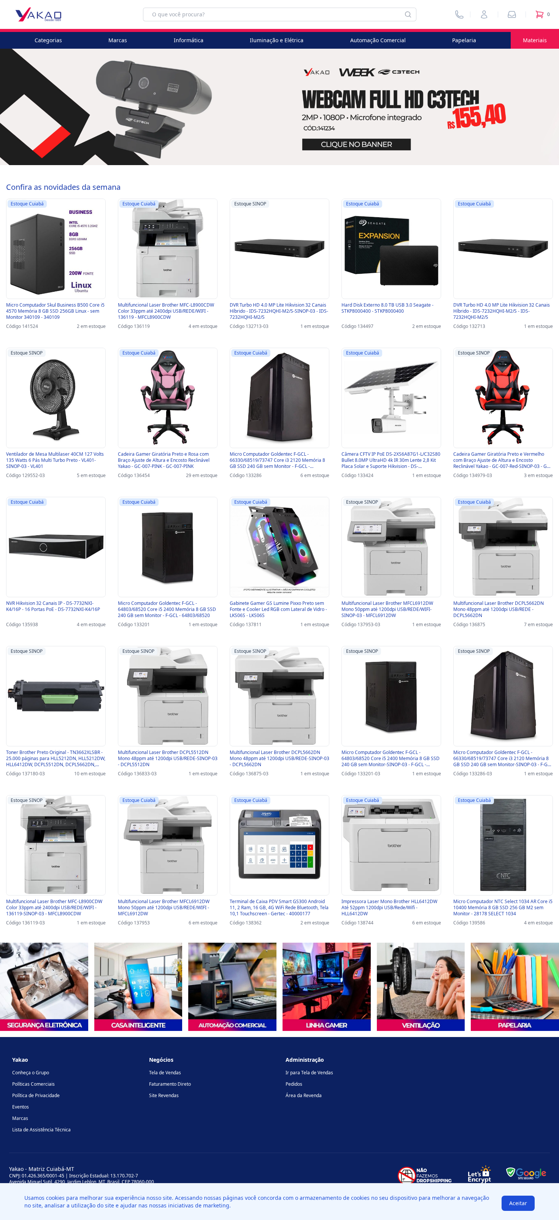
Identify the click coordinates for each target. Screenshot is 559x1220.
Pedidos (294, 1084)
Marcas (117, 40)
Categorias (48, 40)
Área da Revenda (304, 1095)
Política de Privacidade (36, 1095)
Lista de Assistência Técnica (41, 1129)
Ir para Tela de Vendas (309, 1072)
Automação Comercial (378, 40)
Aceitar (518, 1203)
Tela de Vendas (165, 1072)
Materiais (535, 40)
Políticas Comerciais (33, 1084)
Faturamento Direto (170, 1084)
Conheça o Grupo (30, 1072)
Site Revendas (164, 1095)
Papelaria (464, 40)
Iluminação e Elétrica (276, 40)
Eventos (20, 1107)
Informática (188, 40)
